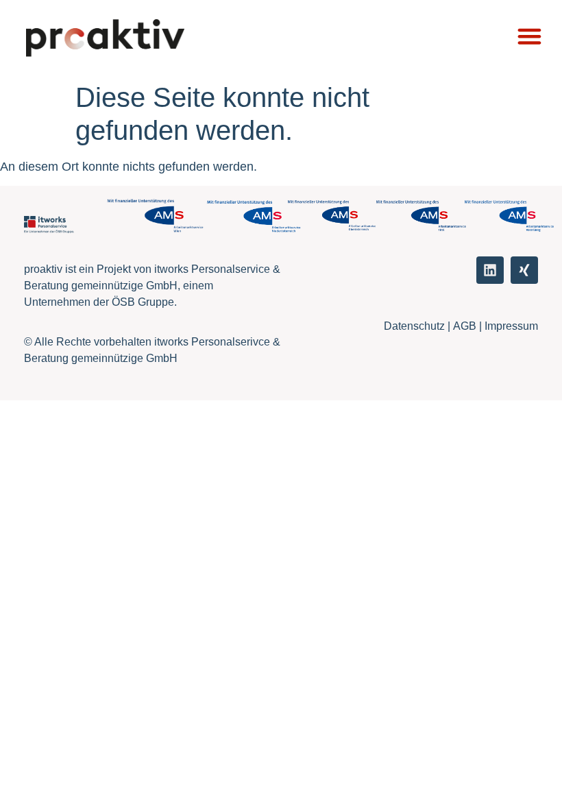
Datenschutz (414, 326)
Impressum (511, 326)
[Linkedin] (490, 270)
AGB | (469, 326)
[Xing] (524, 270)
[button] (529, 36)
